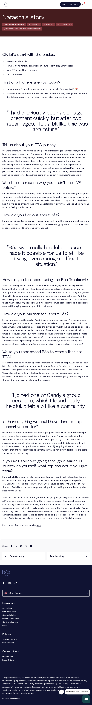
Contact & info (10, 651)
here (39, 525)
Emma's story (17, 556)
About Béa (7, 608)
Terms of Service (9, 639)
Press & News (8, 660)
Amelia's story (57, 556)
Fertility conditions (10, 618)
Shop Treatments (70, 4)
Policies (6, 634)
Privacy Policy (8, 642)
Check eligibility (9, 615)
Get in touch (7, 656)
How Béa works (9, 611)
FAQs (4, 625)
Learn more (8, 603)
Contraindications (10, 622)
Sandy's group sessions (48, 432)
